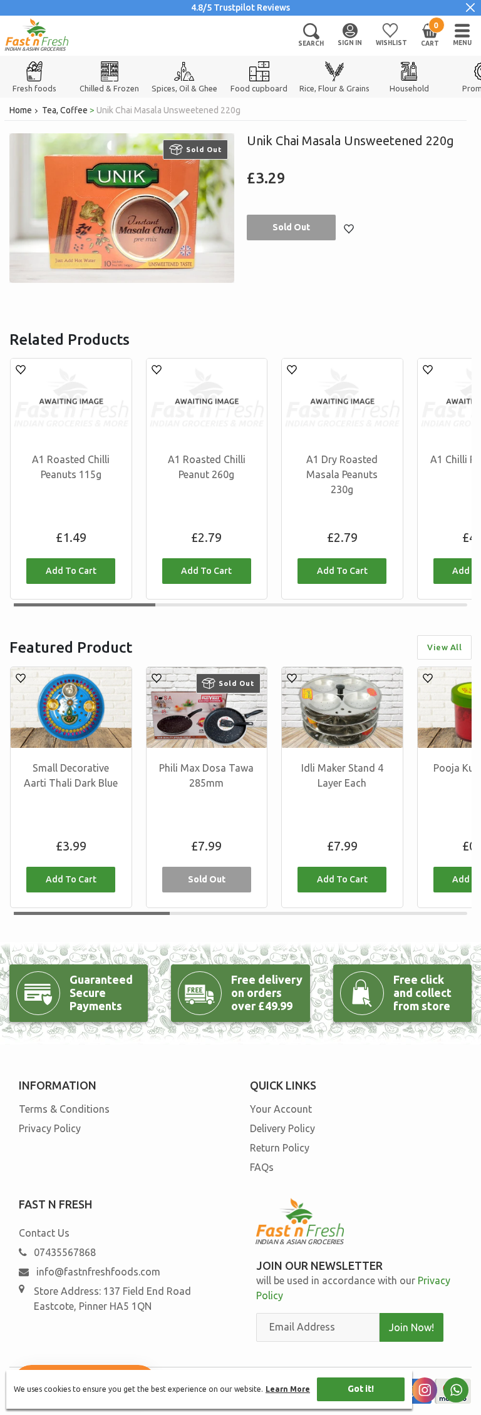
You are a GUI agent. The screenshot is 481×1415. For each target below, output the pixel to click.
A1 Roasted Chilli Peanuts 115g (71, 467)
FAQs (262, 1167)
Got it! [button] (361, 1389)
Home (20, 110)
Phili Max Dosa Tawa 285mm (206, 775)
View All (444, 647)
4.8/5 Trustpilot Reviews (240, 8)
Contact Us (44, 1233)
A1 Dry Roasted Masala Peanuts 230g (342, 474)
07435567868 (65, 1252)
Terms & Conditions (64, 1109)
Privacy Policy (50, 1128)
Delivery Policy (282, 1128)
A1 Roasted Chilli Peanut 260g (207, 467)
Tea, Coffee (65, 110)
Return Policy (279, 1147)
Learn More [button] (288, 1389)
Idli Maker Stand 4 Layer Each (342, 775)
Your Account (281, 1109)
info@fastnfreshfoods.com (97, 1271)
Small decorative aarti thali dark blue (71, 775)
